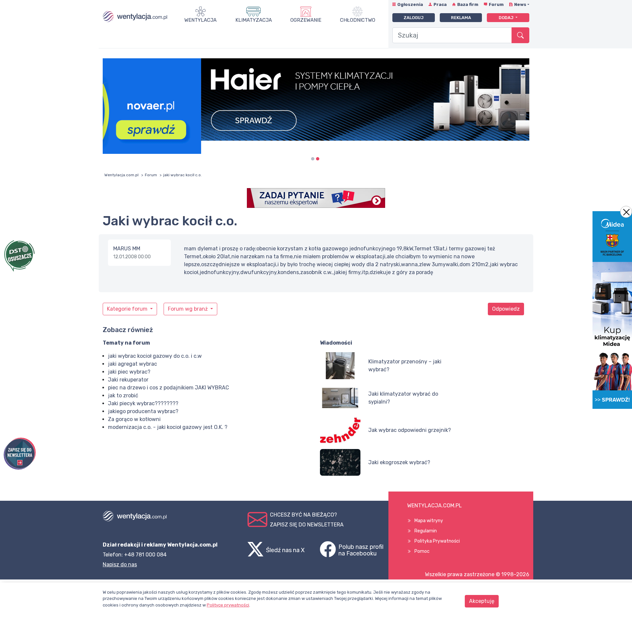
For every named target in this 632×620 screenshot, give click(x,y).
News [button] (520, 4)
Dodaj (506, 17)
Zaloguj (414, 17)
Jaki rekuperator (128, 380)
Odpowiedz (506, 309)
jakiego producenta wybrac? (143, 411)
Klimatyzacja (253, 20)
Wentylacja (200, 20)
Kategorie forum (128, 309)
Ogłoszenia (410, 4)
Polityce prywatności (228, 605)
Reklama (461, 17)
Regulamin (425, 531)
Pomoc (422, 551)
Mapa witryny (428, 520)
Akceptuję (481, 601)
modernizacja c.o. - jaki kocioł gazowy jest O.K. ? (167, 427)
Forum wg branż (188, 309)
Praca (440, 4)
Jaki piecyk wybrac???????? (143, 403)
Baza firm (467, 4)
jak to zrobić (123, 395)
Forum (496, 4)
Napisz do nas (120, 564)
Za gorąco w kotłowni (134, 419)
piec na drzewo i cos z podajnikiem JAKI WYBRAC (168, 387)
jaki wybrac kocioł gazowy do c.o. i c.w (155, 356)
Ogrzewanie (305, 20)
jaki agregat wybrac (132, 364)
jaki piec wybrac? (129, 372)
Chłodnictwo (357, 20)
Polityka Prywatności (437, 541)
